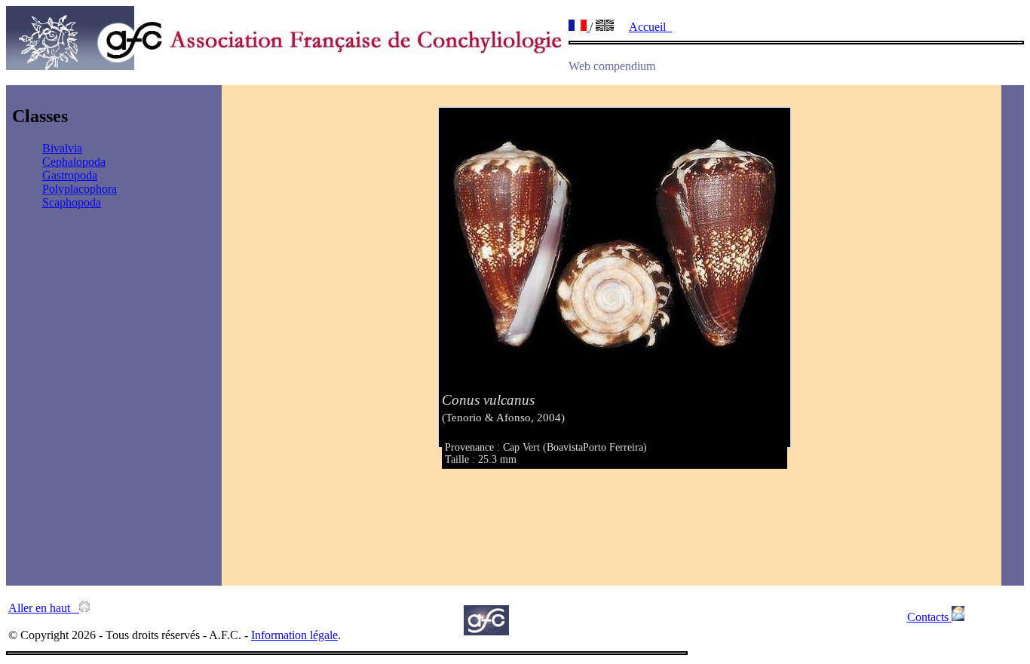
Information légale (294, 635)
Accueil (650, 26)
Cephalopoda (74, 161)
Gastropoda (69, 175)
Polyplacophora (79, 188)
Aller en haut (43, 607)
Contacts (929, 616)
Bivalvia (62, 148)
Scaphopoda (71, 202)
